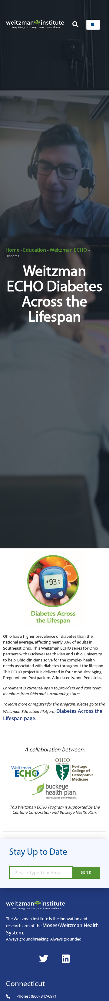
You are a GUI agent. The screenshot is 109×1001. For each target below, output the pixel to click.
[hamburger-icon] (93, 25)
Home (12, 250)
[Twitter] (43, 958)
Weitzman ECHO (68, 250)
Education (34, 250)
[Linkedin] (65, 958)
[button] (75, 25)
